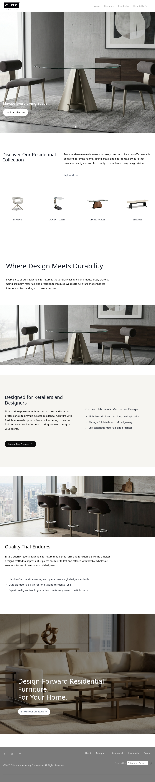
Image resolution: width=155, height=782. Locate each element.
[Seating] (17, 206)
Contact (148, 753)
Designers (109, 6)
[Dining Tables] (97, 206)
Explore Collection (16, 112)
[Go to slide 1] (72, 127)
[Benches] (137, 206)
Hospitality (138, 6)
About (97, 6)
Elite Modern (15, 7)
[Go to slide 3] (79, 127)
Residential (124, 6)
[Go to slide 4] (82, 127)
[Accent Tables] (57, 206)
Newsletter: (121, 763)
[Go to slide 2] (76, 127)
